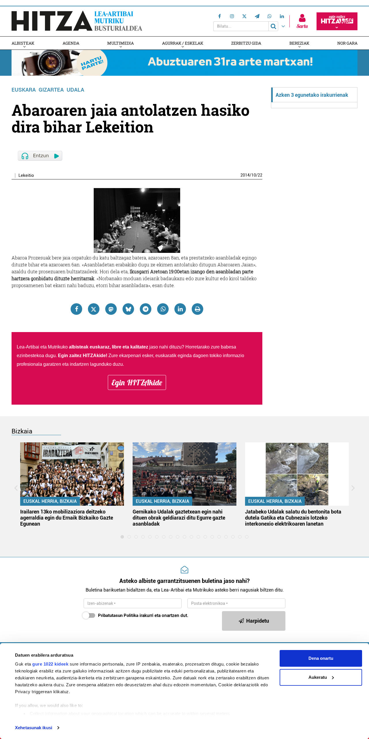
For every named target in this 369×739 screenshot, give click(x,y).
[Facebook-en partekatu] (76, 309)
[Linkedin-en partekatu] (180, 309)
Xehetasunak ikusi (33, 727)
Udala (75, 89)
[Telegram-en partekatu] (145, 309)
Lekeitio (26, 175)
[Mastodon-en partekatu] (111, 309)
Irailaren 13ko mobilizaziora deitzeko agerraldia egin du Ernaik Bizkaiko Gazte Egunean (66, 518)
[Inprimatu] (197, 309)
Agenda (71, 43)
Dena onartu (320, 658)
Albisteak (23, 43)
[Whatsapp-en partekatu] (163, 309)
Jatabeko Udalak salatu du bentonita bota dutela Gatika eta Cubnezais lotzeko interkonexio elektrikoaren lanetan (293, 518)
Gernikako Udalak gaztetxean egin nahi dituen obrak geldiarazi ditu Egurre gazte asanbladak (179, 518)
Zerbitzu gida (246, 43)
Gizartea (51, 89)
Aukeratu (317, 677)
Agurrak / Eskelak (182, 43)
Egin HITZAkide (137, 382)
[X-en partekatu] (93, 309)
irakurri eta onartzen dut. (143, 615)
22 (260, 175)
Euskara (24, 89)
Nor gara (347, 43)
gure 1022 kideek (50, 664)
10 (253, 175)
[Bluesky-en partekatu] (128, 309)
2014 (245, 175)
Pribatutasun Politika (118, 615)
